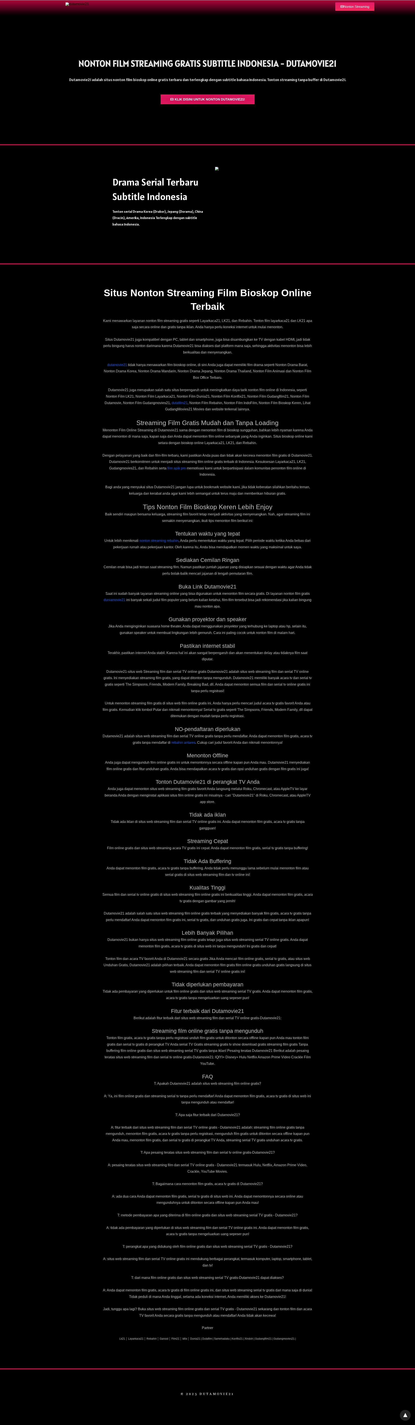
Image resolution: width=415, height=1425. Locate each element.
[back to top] (405, 1415)
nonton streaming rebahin (159, 540)
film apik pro (176, 468)
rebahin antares (183, 742)
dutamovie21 (117, 365)
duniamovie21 (114, 600)
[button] (354, 6)
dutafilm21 (180, 403)
